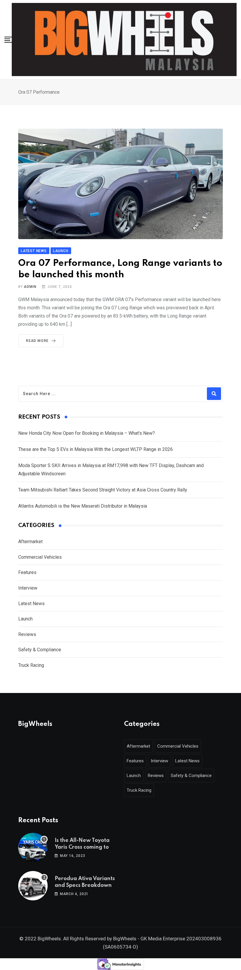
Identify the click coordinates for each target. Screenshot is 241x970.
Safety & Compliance (39, 649)
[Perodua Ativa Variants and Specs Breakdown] (33, 885)
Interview (27, 588)
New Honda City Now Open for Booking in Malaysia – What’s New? (86, 433)
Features (27, 572)
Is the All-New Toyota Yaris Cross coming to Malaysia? (82, 847)
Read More (37, 341)
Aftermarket (30, 541)
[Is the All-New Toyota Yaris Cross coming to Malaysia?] (33, 847)
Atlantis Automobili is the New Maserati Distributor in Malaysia (82, 506)
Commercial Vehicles (40, 557)
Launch (25, 619)
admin (30, 287)
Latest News (31, 603)
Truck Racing (31, 665)
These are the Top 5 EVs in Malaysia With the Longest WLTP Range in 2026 (95, 449)
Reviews (27, 634)
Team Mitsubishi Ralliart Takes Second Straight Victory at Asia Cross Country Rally (102, 490)
